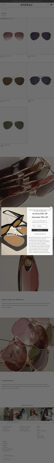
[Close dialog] (51, 208)
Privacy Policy (41, 252)
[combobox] (35, 226)
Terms (48, 252)
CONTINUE (40, 230)
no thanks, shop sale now (40, 234)
